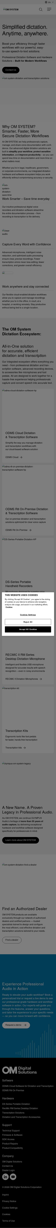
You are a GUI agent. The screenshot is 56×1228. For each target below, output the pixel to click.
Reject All (28, 622)
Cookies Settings (28, 614)
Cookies (9, 607)
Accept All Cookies (28, 629)
